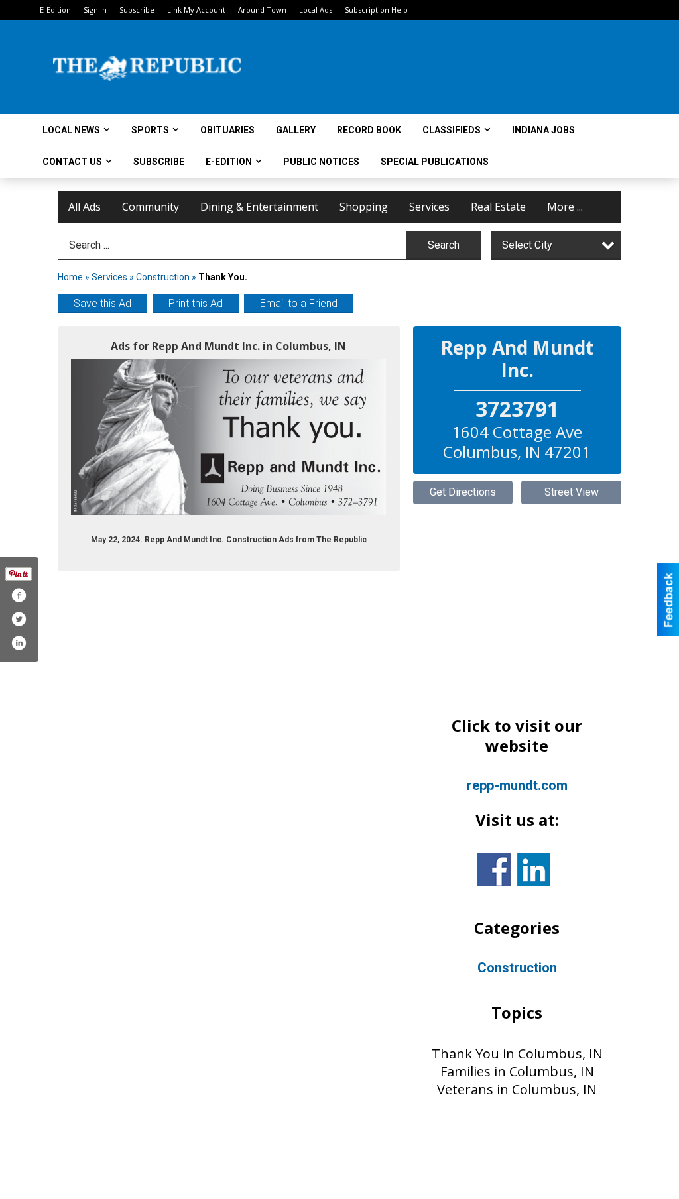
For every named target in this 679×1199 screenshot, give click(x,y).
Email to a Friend (299, 303)
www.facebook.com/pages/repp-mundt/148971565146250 (494, 869)
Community (150, 207)
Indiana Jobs (543, 130)
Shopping (364, 207)
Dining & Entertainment (259, 207)
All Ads (84, 207)
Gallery (296, 130)
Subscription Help (376, 10)
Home (70, 277)
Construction (163, 277)
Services (429, 207)
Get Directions (463, 492)
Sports (150, 130)
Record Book (369, 130)
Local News (71, 130)
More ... (565, 207)
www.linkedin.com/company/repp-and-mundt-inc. (533, 869)
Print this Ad (195, 303)
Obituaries (227, 130)
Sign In (95, 10)
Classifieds (451, 130)
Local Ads (315, 10)
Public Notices (321, 161)
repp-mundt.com (517, 785)
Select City (527, 245)
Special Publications (435, 161)
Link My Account (196, 10)
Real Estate (498, 207)
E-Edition (55, 10)
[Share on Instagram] (18, 643)
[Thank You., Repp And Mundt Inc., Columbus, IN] (229, 436)
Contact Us (72, 161)
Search (444, 245)
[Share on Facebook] (18, 595)
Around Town (262, 10)
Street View (571, 492)
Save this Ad (102, 303)
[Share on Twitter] (18, 619)
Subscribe (136, 10)
